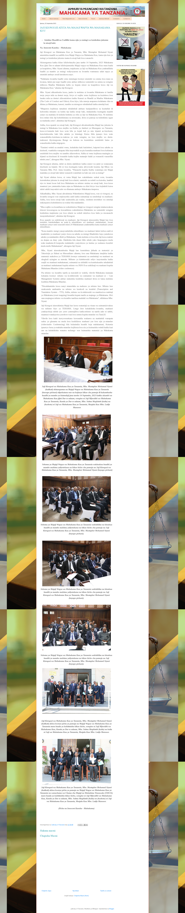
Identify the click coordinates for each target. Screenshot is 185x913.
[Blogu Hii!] (81, 825)
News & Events (82, 18)
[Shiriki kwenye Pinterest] (87, 825)
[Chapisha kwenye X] (83, 825)
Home (44, 18)
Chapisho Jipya (46, 891)
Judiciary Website (104, 18)
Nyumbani (76, 891)
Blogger (111, 909)
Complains (116, 18)
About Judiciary (53, 18)
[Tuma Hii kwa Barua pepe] (79, 825)
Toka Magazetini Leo (68, 18)
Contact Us (126, 18)
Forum (93, 18)
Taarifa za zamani (105, 891)
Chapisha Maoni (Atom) (81, 896)
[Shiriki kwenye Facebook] (85, 825)
